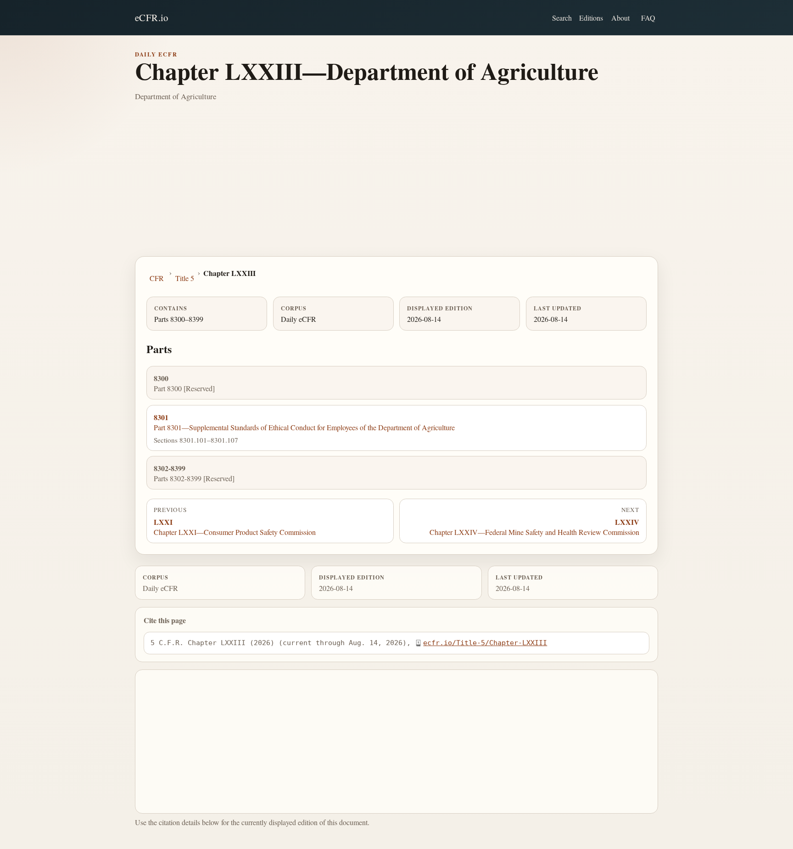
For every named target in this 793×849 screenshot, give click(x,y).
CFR (157, 278)
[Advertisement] (396, 187)
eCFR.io (151, 17)
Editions (591, 17)
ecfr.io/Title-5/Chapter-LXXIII (485, 643)
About (620, 17)
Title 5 (184, 278)
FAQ (648, 17)
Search (562, 17)
